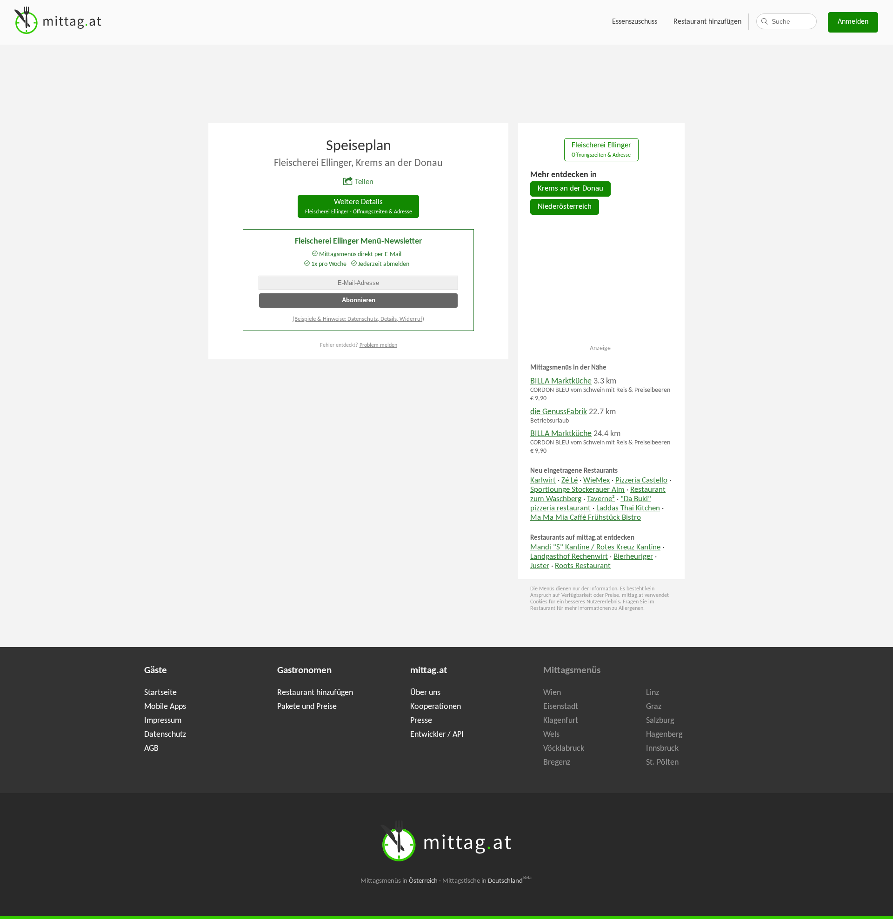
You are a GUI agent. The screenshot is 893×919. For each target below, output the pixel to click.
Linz (652, 693)
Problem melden (378, 345)
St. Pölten (662, 763)
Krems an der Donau (570, 188)
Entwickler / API (437, 735)
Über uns (425, 693)
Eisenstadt (560, 707)
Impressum (162, 721)
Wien (552, 693)
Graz (653, 707)
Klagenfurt (560, 721)
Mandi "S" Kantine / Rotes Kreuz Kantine (595, 547)
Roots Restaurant (583, 566)
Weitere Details (358, 206)
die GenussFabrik (558, 412)
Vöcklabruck (563, 749)
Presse (421, 721)
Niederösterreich (565, 207)
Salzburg (660, 721)
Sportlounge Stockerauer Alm (577, 490)
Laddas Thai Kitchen (628, 508)
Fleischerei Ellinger (601, 150)
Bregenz (556, 763)
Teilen (364, 182)
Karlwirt (543, 480)
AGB (151, 749)
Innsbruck (662, 749)
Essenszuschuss (634, 22)
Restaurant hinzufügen (707, 22)
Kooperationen (435, 707)
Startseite (160, 693)
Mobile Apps (165, 707)
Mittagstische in (487, 881)
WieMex (596, 480)
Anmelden (853, 22)
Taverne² (601, 499)
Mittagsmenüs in (399, 881)
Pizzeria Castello (641, 480)
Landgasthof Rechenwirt (569, 557)
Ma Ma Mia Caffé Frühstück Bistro (585, 518)
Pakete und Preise (307, 707)
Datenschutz (165, 735)
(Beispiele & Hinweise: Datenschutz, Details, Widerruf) (358, 319)
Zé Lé (569, 480)
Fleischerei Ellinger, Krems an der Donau (358, 163)
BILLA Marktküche (561, 381)
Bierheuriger (633, 557)
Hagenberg (664, 735)
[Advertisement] (446, 83)
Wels (551, 735)
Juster (539, 566)
